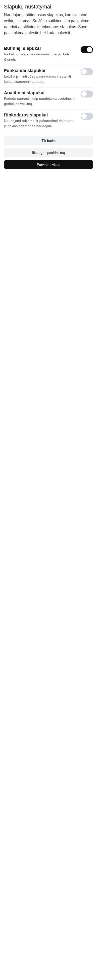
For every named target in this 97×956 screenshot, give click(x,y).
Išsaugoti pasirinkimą (48, 153)
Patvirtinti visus (48, 165)
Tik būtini (48, 141)
